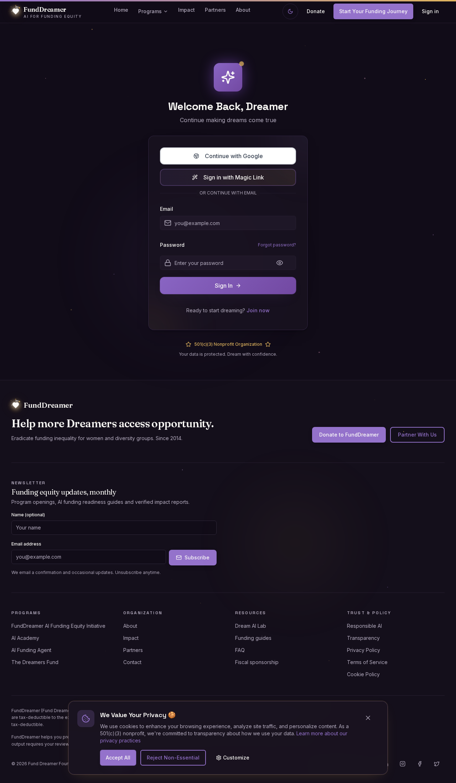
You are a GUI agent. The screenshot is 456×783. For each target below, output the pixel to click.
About (243, 10)
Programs (150, 11)
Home (121, 10)
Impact (186, 10)
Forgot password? (277, 244)
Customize (236, 758)
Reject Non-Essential (173, 758)
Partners (215, 10)
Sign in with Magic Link (233, 177)
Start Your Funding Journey (373, 11)
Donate (316, 11)
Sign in (430, 11)
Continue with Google (234, 156)
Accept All (118, 758)
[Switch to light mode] (290, 11)
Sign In (224, 285)
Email (166, 209)
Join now (258, 310)
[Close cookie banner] (371, 718)
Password (172, 244)
